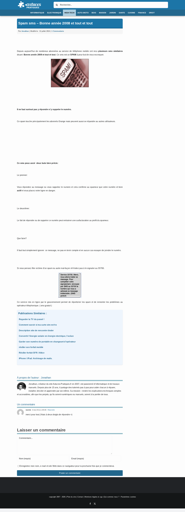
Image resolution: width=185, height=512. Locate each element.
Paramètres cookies (128, 497)
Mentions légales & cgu (93, 497)
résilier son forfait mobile (31, 347)
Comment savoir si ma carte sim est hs (38, 325)
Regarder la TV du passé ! (31, 319)
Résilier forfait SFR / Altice (31, 353)
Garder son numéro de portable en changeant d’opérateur (47, 342)
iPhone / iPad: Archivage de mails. (35, 358)
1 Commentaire (58, 31)
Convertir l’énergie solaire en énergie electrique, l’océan (46, 336)
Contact (80, 497)
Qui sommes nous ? (111, 497)
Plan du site (71, 497)
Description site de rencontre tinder (36, 330)
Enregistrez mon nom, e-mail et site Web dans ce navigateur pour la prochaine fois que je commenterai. (67, 466)
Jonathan (25, 31)
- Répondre (50, 410)
